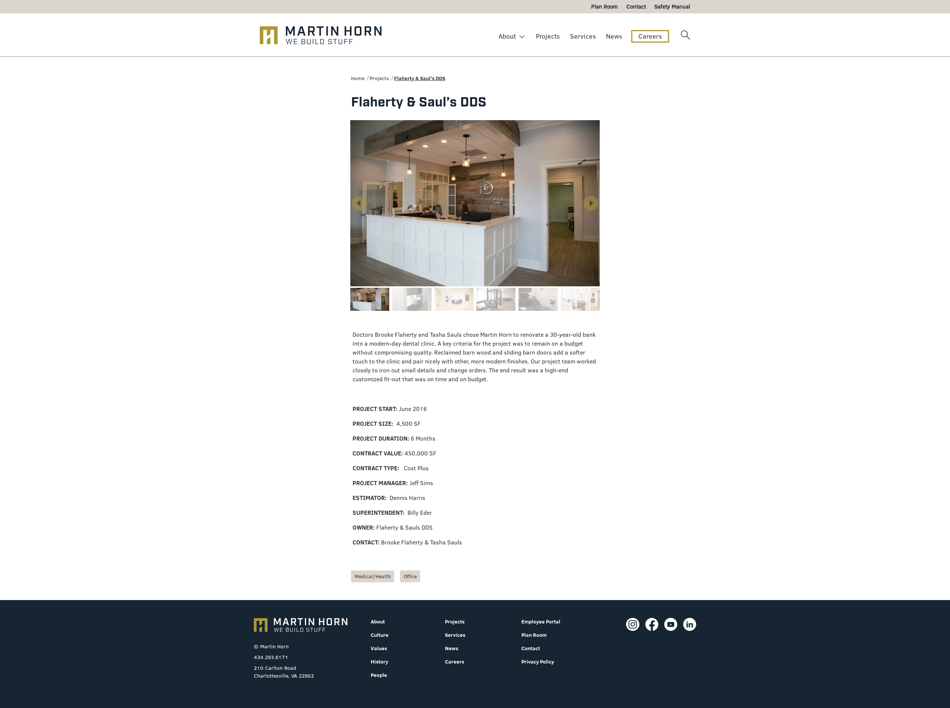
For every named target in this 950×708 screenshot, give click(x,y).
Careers (650, 36)
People (379, 675)
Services (583, 36)
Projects (548, 36)
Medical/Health (373, 576)
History (379, 661)
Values (379, 648)
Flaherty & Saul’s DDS (419, 78)
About (507, 36)
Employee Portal (540, 621)
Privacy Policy (537, 661)
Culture (380, 635)
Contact (530, 648)
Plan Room (534, 635)
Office (410, 576)
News (614, 36)
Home (357, 78)
